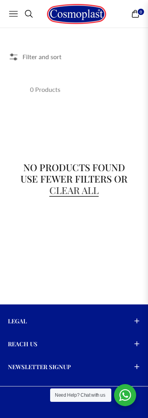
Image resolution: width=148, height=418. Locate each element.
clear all (74, 190)
